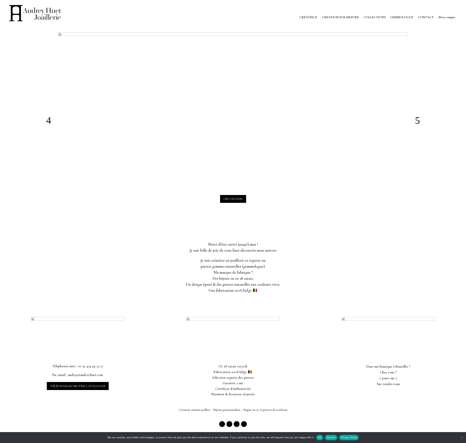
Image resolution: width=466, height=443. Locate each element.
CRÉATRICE (308, 17)
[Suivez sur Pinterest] (244, 424)
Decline (331, 437)
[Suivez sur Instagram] (229, 424)
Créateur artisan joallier (194, 410)
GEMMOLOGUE (401, 17)
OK (319, 437)
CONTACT (426, 17)
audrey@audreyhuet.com (85, 375)
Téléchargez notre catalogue (77, 386)
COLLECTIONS (375, 17)
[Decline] (461, 437)
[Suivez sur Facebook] (222, 424)
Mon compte (447, 17)
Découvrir (233, 199)
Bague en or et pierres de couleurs (265, 410)
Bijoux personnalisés (226, 410)
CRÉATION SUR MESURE (340, 17)
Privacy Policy (349, 437)
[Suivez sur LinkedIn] (237, 424)
